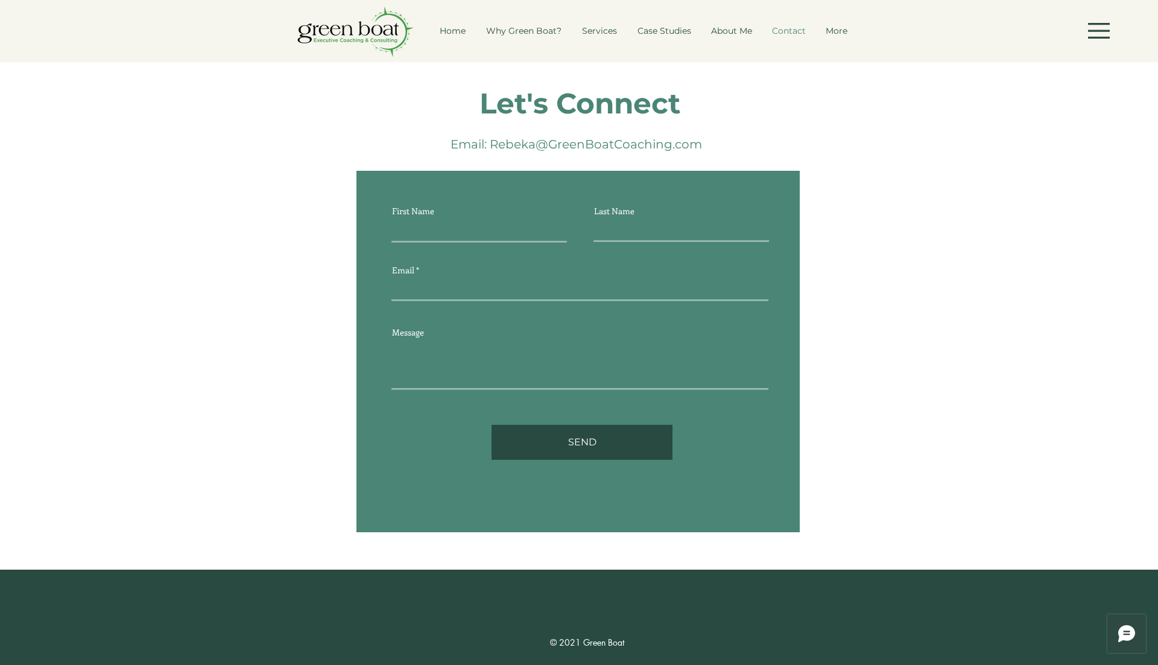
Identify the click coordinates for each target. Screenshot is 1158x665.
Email (403, 270)
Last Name (614, 211)
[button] (1099, 31)
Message (408, 332)
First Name (413, 211)
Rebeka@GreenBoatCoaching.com (596, 144)
